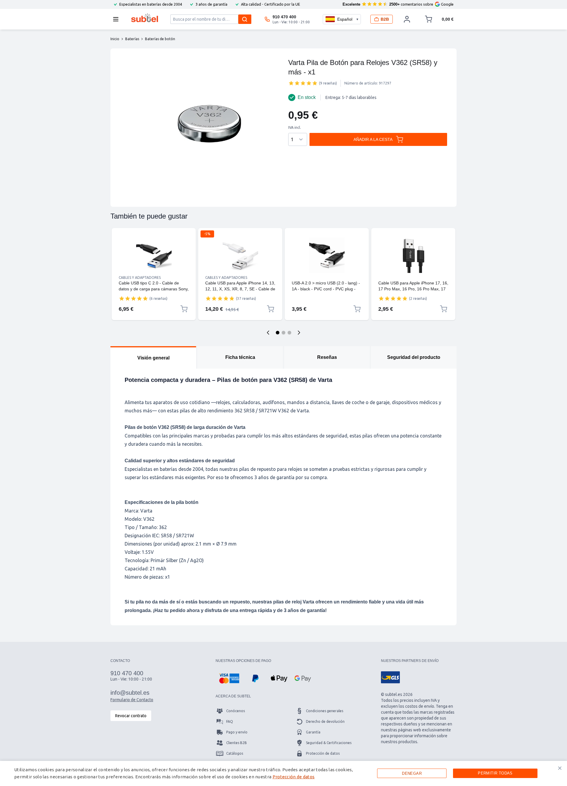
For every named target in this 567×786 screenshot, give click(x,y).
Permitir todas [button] (495, 773)
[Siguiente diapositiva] (298, 332)
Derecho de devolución (325, 721)
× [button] (560, 768)
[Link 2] (240, 255)
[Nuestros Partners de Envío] (390, 677)
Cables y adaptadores (140, 277)
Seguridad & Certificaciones (328, 743)
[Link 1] (153, 255)
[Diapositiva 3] (289, 333)
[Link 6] (413, 277)
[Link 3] (326, 255)
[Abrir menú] (117, 19)
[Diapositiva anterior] (268, 332)
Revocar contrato (130, 715)
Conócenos (235, 711)
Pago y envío (236, 732)
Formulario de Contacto (131, 699)
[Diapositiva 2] (283, 333)
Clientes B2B (236, 743)
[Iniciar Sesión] (407, 19)
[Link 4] (327, 277)
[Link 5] (413, 255)
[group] (303, 83)
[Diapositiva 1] (278, 333)
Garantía (313, 732)
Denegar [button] (412, 773)
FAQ (229, 721)
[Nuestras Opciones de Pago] (229, 678)
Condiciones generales (324, 711)
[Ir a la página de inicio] (144, 17)
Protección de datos (323, 753)
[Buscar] (244, 19)
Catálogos (234, 753)
